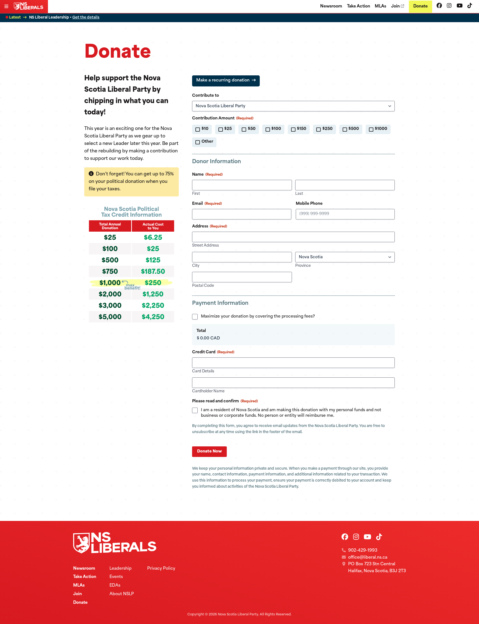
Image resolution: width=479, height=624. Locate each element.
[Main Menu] (7, 7)
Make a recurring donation (222, 80)
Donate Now (209, 451)
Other (207, 142)
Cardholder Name (208, 391)
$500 (353, 129)
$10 (205, 129)
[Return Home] (30, 8)
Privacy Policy (161, 569)
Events (116, 577)
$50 (252, 129)
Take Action (358, 6)
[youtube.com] (460, 6)
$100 (276, 129)
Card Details (203, 371)
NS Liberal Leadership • (64, 17)
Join (395, 6)
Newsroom (331, 6)
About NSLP (121, 594)
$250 (327, 129)
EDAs (114, 586)
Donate (420, 6)
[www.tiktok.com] (469, 6)
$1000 (381, 129)
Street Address (205, 245)
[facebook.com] (439, 6)
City (195, 266)
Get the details (86, 17)
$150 (301, 129)
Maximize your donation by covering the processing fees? (258, 316)
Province (303, 266)
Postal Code (203, 286)
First (196, 194)
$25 (228, 129)
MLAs (380, 6)
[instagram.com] (449, 6)
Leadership (120, 569)
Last (299, 194)
